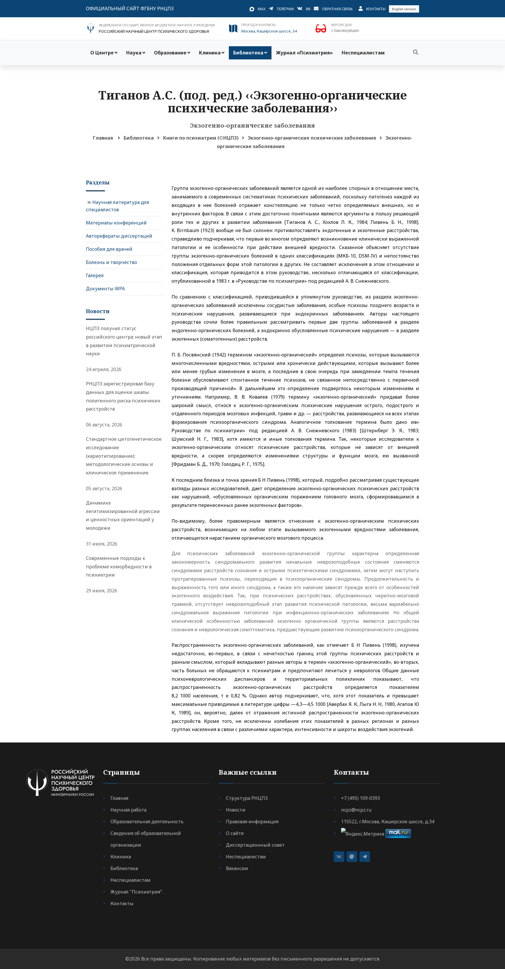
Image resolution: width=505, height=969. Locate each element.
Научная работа (128, 810)
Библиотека (248, 52)
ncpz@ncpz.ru (356, 810)
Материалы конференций (116, 222)
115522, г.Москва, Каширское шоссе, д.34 (387, 821)
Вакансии (237, 868)
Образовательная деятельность (147, 821)
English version (404, 9)
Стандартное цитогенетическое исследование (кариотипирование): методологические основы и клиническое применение (124, 456)
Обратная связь (337, 8)
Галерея (94, 275)
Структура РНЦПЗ (247, 798)
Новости (235, 810)
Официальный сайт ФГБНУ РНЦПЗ (130, 8)
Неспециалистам (363, 52)
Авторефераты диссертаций (119, 236)
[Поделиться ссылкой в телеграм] (364, 856)
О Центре (102, 52)
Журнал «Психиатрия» (304, 52)
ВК (308, 8)
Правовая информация (252, 821)
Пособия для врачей (109, 249)
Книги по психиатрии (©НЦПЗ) (200, 138)
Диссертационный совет (255, 845)
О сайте (235, 833)
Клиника (210, 52)
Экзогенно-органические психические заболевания (312, 138)
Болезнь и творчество (111, 262)
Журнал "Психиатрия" (136, 892)
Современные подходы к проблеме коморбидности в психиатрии (119, 566)
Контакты (375, 8)
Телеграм (285, 8)
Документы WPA (105, 288)
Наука (133, 52)
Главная (103, 138)
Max (261, 8)
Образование (170, 52)
